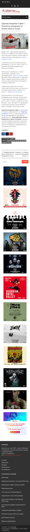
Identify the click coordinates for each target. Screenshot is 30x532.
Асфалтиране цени (7, 488)
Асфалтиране (5, 496)
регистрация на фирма (8, 505)
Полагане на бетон (7, 514)
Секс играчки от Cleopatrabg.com (11, 492)
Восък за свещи (18, 514)
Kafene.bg (13, 527)
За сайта (4, 460)
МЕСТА (12, 138)
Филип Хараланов (16, 92)
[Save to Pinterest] (11, 133)
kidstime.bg (5, 477)
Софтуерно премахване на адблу (11, 510)
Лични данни (5, 467)
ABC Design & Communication (12, 455)
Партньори (5, 462)
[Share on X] (7, 133)
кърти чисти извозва (16, 496)
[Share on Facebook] (3, 133)
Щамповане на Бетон (8, 517)
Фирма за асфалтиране (8, 521)
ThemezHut (6, 530)
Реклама (4, 465)
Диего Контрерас (18, 75)
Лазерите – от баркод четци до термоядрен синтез (21, 154)
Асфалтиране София (8, 485)
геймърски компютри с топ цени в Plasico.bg (15, 481)
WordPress (15, 528)
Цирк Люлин (16, 140)
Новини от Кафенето (16, 31)
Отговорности (6, 469)
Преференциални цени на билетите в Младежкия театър (8, 154)
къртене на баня (19, 485)
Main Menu (7, 17)
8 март (9, 140)
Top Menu (7, 2)
